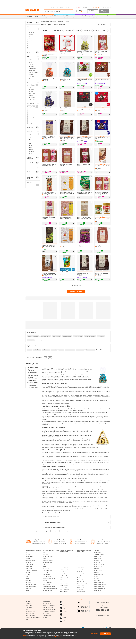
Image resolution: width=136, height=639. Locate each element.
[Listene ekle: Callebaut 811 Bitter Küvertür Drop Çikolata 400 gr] (109, 256)
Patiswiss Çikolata (76, 531)
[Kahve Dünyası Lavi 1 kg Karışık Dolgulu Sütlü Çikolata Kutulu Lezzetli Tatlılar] (49, 183)
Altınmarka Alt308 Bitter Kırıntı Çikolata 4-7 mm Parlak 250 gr (65, 218)
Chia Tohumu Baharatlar (64, 559)
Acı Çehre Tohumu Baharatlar (65, 569)
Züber (30, 36)
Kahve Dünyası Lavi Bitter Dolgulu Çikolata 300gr (48, 108)
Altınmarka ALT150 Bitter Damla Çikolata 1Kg (83, 165)
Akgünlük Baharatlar (64, 585)
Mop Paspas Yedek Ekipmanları (31, 570)
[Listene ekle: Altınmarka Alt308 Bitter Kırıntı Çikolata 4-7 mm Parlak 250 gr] (73, 202)
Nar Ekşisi (27, 590)
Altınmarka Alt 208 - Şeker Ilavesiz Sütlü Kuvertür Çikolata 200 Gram (66, 108)
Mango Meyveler (80, 585)
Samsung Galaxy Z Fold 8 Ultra (100, 584)
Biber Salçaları (80, 589)
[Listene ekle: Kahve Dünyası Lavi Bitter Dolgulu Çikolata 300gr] (56, 92)
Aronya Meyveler (63, 571)
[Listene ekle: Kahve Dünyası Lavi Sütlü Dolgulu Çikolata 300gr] (56, 63)
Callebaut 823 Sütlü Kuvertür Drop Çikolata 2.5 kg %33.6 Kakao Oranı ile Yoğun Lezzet (49, 274)
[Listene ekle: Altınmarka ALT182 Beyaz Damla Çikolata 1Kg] (56, 202)
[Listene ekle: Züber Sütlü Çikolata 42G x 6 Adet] (109, 92)
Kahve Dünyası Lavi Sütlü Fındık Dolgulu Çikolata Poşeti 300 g (66, 79)
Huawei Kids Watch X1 (98, 562)
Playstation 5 (96, 572)
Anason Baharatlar (63, 581)
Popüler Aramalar (97, 556)
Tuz (26, 552)
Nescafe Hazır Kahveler (47, 562)
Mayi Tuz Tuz (45, 564)
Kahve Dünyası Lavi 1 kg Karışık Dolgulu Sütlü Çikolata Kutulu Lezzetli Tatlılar (49, 193)
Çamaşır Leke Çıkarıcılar (30, 560)
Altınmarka (31, 34)
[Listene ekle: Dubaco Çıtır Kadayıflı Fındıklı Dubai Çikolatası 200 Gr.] (109, 149)
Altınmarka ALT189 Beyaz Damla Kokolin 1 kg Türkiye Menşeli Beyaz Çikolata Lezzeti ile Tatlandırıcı (102, 244)
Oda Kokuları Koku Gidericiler (31, 584)
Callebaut (30, 38)
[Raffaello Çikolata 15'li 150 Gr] (67, 43)
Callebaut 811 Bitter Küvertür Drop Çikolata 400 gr (101, 274)
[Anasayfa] (42, 21)
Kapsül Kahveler (29, 566)
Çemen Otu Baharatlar (64, 567)
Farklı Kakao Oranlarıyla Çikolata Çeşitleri (32, 372)
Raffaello (30, 40)
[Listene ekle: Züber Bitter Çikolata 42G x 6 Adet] (91, 92)
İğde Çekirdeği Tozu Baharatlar (83, 555)
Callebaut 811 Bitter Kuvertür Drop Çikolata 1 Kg (84, 274)
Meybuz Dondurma (81, 569)
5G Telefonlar (96, 578)
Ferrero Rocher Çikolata (47, 435)
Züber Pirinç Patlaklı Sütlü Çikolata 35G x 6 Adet (101, 138)
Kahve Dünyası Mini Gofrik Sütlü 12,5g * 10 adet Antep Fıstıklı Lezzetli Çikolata (84, 193)
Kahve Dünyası (31, 32)
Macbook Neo (97, 568)
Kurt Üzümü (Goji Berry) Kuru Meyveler (84, 565)
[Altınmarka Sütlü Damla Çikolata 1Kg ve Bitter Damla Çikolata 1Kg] (49, 156)
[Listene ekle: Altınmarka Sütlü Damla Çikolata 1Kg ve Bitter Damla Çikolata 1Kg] (56, 149)
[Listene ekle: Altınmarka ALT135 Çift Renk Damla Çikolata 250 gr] (73, 228)
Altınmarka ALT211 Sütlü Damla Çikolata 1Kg (101, 52)
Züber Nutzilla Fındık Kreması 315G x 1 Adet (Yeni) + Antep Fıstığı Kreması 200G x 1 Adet (102, 219)
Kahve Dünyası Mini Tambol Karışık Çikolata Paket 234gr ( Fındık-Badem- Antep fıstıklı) (67, 272)
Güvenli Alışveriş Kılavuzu (30, 615)
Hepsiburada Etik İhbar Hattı (102, 615)
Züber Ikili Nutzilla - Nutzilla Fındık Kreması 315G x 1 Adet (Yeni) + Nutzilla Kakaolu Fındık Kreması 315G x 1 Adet (49, 53)
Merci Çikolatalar (46, 568)
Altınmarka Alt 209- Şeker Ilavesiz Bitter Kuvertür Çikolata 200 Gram (48, 137)
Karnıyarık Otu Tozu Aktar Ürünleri (66, 555)
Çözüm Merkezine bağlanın (102, 602)
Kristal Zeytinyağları (81, 591)
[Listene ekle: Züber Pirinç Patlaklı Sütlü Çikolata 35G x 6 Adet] (109, 121)
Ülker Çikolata (36, 531)
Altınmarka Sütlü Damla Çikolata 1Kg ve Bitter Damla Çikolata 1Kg (49, 165)
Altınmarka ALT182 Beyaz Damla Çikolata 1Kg (48, 218)
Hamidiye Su (45, 558)
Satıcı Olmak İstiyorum (47, 603)
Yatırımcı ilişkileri (29, 605)
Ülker (30, 44)
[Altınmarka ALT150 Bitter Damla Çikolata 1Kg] (85, 156)
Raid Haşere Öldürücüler (47, 590)
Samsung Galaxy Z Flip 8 (99, 586)
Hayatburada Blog (46, 601)
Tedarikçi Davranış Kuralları (48, 607)
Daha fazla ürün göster (76, 291)
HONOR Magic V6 (97, 590)
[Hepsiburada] (32, 10)
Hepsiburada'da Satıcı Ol (105, 7)
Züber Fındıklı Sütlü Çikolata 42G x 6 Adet (102, 80)
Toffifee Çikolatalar (80, 581)
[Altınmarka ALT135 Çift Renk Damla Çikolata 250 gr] (67, 235)
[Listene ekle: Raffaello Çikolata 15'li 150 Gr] (73, 36)
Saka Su (44, 566)
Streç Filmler (28, 574)
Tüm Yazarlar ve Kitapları (99, 554)
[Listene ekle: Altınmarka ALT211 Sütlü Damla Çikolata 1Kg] (109, 36)
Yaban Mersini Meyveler (64, 553)
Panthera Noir (31, 42)
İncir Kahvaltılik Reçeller (81, 567)
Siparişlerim (53, 7)
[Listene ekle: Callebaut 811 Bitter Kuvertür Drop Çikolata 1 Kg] (91, 256)
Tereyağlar (28, 578)
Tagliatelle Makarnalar (64, 577)
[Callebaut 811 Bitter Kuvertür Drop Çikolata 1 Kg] (85, 263)
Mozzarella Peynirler (64, 591)
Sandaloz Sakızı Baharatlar (65, 575)
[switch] (37, 22)
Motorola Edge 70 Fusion (99, 574)
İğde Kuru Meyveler (63, 561)
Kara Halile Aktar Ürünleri (64, 557)
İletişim (27, 619)
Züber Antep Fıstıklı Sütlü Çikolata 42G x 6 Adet (84, 80)
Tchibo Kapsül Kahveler (47, 570)
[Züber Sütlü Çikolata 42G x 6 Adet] (102, 99)
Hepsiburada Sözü (97, 552)
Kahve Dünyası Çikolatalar (48, 560)
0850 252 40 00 (102, 610)
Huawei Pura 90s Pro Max (99, 564)
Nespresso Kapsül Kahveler (48, 556)
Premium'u (33, 11)
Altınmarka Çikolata (45, 531)
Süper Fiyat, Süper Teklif (62, 7)
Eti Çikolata (44, 486)
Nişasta (27, 576)
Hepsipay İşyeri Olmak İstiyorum (49, 605)
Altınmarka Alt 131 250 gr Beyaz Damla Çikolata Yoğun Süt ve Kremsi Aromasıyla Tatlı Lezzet (67, 193)
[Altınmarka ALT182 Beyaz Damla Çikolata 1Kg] (49, 209)
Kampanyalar (70, 7)
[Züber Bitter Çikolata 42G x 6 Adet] (85, 99)
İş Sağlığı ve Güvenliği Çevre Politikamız (33, 617)
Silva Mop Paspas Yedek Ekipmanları (50, 588)
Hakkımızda (28, 601)
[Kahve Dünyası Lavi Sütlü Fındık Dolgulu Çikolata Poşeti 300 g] (67, 69)
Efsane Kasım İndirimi (98, 560)
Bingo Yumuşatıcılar (46, 574)
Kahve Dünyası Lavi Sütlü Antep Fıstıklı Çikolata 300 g (84, 52)
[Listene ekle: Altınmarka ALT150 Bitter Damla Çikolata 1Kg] (91, 149)
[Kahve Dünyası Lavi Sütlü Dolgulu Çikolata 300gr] (49, 69)
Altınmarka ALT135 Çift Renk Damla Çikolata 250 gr (66, 244)
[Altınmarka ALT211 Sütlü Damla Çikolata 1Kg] (102, 43)
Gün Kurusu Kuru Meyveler (82, 583)
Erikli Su (44, 552)
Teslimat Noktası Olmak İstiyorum (49, 611)
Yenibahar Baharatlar (64, 579)
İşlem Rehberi (45, 617)
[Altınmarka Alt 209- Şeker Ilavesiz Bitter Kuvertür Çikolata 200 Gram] (49, 127)
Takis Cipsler (45, 580)
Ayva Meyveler (80, 577)
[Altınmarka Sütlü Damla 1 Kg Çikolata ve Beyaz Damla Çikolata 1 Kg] (102, 183)
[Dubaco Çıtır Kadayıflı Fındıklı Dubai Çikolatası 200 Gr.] (102, 156)
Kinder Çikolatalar (80, 563)
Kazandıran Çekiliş (98, 570)
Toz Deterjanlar (28, 554)
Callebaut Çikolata (85, 531)
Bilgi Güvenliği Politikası (30, 613)
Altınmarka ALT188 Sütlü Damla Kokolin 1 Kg (66, 165)
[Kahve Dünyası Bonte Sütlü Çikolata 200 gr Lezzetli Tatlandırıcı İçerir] (85, 235)
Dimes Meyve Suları (46, 584)
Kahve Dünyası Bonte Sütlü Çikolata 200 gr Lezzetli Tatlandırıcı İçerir (84, 244)
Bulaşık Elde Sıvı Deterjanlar (31, 586)
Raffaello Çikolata (55, 531)
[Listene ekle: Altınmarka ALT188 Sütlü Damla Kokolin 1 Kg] (73, 149)
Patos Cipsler (45, 554)
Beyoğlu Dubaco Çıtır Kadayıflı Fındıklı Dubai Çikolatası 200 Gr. (102, 166)
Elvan (30, 48)
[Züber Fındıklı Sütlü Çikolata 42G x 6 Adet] (102, 69)
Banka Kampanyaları (47, 615)
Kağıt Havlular (28, 572)
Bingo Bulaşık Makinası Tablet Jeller (49, 586)
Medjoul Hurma (63, 565)
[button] (37, 85)
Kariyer (27, 609)
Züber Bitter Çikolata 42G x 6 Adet (84, 109)
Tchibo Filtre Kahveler (81, 561)
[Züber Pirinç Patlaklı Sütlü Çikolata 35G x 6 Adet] (102, 127)
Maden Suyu (28, 558)
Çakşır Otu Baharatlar (64, 573)
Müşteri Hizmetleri (86, 7)
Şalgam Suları (28, 580)
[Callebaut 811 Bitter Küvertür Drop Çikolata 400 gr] (102, 263)
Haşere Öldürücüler (29, 556)
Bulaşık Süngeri (28, 588)
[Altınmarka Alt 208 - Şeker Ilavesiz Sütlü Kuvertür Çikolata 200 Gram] (67, 99)
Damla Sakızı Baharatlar (64, 589)
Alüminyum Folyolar (29, 564)
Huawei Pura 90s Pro (98, 566)
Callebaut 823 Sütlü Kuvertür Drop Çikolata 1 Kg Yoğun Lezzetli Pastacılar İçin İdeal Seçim (84, 138)
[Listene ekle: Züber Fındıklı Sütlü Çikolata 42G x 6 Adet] (109, 63)
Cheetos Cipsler (80, 559)
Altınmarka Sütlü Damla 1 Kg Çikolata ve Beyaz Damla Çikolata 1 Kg (102, 193)
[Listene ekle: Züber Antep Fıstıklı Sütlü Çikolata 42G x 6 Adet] (91, 63)
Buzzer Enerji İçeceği (47, 576)
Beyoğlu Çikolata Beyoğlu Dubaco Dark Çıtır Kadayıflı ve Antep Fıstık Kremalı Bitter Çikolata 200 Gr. (48, 246)
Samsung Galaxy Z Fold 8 (99, 582)
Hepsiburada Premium (95, 7)
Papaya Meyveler (63, 587)
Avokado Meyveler (63, 563)
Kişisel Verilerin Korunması (30, 611)
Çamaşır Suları (28, 582)
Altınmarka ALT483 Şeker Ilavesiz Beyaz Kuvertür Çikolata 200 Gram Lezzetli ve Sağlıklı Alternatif (84, 218)
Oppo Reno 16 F (97, 580)
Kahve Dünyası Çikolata (65, 531)
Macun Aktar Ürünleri (81, 573)
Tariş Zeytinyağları (80, 587)
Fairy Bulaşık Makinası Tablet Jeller (49, 578)
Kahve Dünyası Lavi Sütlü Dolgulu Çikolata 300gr (48, 79)
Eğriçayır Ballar (45, 572)
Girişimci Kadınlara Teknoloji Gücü (49, 609)
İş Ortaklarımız (28, 603)
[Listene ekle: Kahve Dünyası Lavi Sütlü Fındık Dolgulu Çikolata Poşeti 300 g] (73, 63)
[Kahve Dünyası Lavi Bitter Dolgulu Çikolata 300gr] (49, 99)
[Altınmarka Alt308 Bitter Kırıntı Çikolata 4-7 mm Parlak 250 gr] (67, 209)
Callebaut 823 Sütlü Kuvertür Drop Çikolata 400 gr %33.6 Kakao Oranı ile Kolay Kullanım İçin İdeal (67, 138)
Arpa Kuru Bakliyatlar (64, 583)
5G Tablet (96, 576)
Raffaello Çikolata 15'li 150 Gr (65, 51)
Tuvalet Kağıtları (29, 568)
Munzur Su (79, 575)
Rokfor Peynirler (80, 557)
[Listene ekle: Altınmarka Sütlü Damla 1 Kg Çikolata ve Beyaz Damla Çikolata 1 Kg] (109, 177)
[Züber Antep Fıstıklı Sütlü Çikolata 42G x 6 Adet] (85, 69)
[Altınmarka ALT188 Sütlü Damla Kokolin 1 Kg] (67, 156)
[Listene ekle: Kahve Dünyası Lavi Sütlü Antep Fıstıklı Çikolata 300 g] (91, 36)
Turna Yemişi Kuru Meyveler (82, 579)
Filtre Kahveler (28, 562)
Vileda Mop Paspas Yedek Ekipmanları (84, 553)
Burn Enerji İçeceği (80, 571)
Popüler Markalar (97, 558)
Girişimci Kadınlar (78, 7)
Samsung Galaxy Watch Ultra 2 (100, 588)
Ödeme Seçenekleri (46, 613)
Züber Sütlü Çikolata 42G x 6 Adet (101, 109)
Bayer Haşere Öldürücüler (47, 582)
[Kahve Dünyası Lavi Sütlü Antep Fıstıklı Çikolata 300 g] (85, 43)
